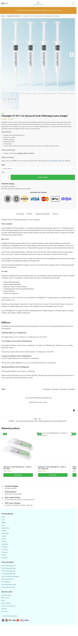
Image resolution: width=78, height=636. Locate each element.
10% (17, 421)
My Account (5, 598)
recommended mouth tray (57, 161)
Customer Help (6, 595)
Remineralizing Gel (8, 579)
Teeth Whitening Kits (8, 571)
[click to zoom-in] (38, 54)
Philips (4, 522)
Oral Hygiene (6, 582)
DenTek (4, 541)
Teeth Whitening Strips (9, 568)
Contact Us (5, 611)
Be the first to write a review (38, 402)
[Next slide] (72, 55)
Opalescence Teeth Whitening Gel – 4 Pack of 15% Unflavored (52, 467)
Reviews (4, 608)
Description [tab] (20, 214)
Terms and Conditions (8, 606)
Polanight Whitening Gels (45, 421)
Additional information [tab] (42, 214)
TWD (3, 517)
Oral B (4, 539)
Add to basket (43, 177)
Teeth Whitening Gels (60, 421)
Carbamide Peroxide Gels (14, 16)
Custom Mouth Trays (8, 587)
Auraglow (5, 547)
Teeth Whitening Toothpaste (10, 576)
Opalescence (6, 528)
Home (3, 16)
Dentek (4, 555)
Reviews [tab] (55, 214)
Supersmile (5, 533)
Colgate (4, 530)
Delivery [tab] (29, 214)
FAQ (3, 600)
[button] (73, 3)
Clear (3, 172)
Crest (3, 520)
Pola (36, 421)
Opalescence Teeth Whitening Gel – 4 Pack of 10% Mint (17, 467)
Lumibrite (5, 549)
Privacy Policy (6, 603)
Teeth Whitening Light (9, 584)
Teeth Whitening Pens (8, 573)
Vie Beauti (5, 552)
